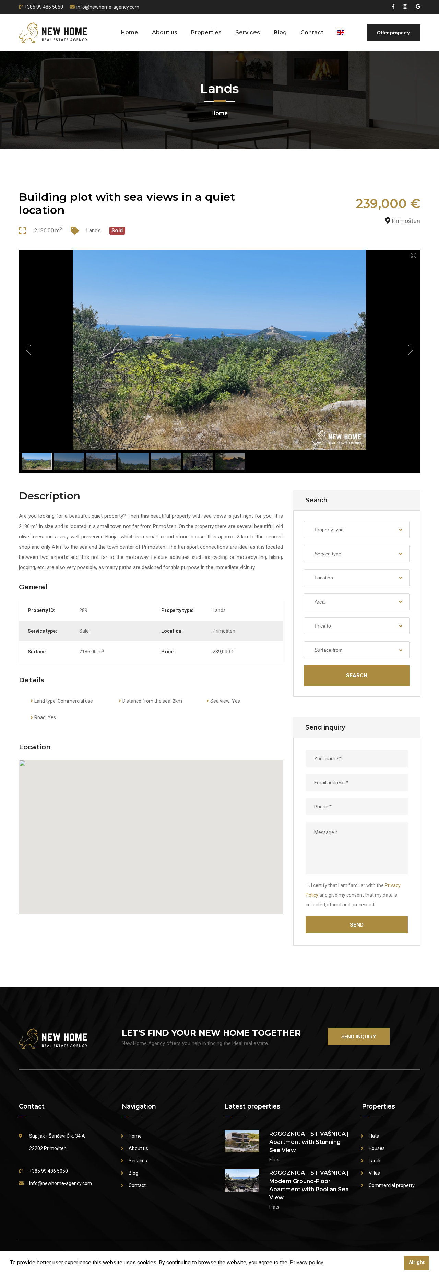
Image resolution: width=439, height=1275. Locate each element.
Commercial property (392, 1185)
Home (129, 32)
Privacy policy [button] (306, 1262)
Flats (374, 1136)
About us (164, 32)
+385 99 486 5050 (43, 7)
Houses (377, 1148)
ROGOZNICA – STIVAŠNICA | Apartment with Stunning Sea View (309, 1141)
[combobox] (357, 529)
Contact (311, 32)
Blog (280, 32)
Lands (375, 1160)
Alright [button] (417, 1262)
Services (247, 32)
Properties (206, 32)
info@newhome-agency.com (107, 7)
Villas (374, 1173)
